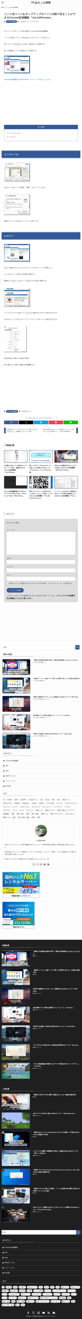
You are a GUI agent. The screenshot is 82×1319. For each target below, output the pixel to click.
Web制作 (17, 803)
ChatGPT (23, 799)
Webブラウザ (7, 803)
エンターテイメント (71, 803)
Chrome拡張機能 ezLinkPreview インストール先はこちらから (27, 79)
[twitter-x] (37, 864)
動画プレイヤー (50, 810)
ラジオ (22, 810)
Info (6, 766)
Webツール (65, 799)
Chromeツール (24, 21)
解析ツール (6, 817)
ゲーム (15, 807)
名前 (9, 558)
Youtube (34, 803)
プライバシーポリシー (49, 1316)
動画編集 (6, 814)
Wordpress (25, 803)
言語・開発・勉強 (23, 817)
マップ (15, 810)
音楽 (38, 817)
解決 (14, 817)
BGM (16, 799)
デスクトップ (36, 807)
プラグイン (6, 810)
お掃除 (41, 803)
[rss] (48, 1312)
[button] (11, 422)
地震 (12, 814)
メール (10, 567)
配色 (33, 817)
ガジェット (6, 807)
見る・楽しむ (70, 814)
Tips (7, 771)
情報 (27, 814)
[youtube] (44, 864)
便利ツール (39, 810)
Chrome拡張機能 (11, 21)
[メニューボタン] (2, 2)
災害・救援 (35, 814)
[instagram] (41, 864)
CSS (41, 799)
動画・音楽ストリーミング (66, 810)
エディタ (59, 803)
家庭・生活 (20, 814)
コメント (11, 530)
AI (4, 799)
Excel (47, 799)
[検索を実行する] (77, 647)
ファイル (67, 807)
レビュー (13, 137)
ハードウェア (58, 807)
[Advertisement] (41, 103)
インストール (15, 133)
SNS (53, 799)
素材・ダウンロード (57, 814)
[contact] (48, 864)
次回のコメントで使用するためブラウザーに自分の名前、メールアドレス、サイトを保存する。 (41, 583)
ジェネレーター (24, 807)
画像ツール (44, 814)
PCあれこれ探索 (41, 2)
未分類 (8, 786)
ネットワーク (47, 807)
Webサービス (10, 776)
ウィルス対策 (50, 803)
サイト (9, 575)
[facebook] (33, 864)
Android (9, 799)
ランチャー (29, 810)
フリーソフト (10, 781)
